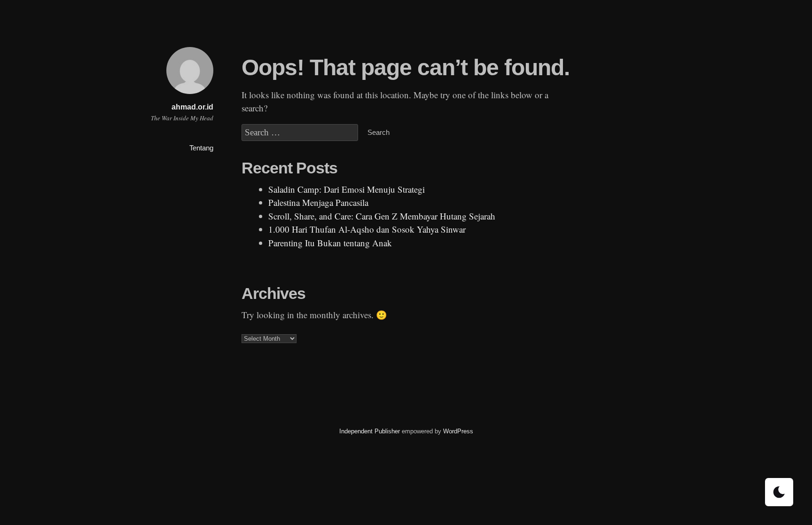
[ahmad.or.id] (189, 95)
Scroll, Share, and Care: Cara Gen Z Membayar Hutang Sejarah (381, 216)
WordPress (458, 431)
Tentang (201, 148)
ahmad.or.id (192, 107)
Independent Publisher (369, 431)
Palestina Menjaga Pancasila (318, 202)
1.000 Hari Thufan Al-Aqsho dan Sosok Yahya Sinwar (367, 229)
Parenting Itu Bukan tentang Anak (330, 243)
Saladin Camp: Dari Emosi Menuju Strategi (346, 189)
